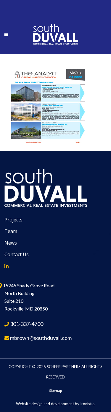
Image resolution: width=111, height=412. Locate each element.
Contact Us (16, 254)
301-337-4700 (26, 324)
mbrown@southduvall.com (41, 338)
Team (10, 231)
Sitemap (55, 390)
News (10, 243)
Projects (13, 219)
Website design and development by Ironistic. (55, 403)
